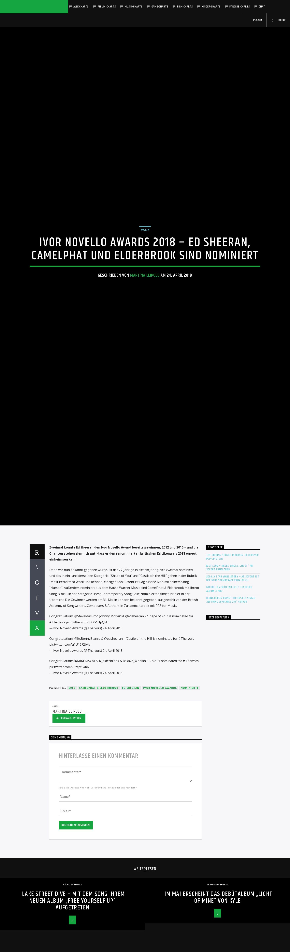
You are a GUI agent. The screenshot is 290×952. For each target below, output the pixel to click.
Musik (145, 246)
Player (257, 20)
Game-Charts (160, 6)
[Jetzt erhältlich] (233, 696)
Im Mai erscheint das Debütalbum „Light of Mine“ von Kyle (218, 932)
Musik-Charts (134, 6)
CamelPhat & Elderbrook (98, 723)
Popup (281, 20)
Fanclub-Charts (239, 6)
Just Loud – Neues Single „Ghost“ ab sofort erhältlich (229, 602)
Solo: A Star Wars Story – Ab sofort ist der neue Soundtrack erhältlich (232, 613)
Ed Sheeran (130, 723)
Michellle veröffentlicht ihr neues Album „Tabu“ (229, 624)
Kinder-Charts (211, 6)
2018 (72, 723)
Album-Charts (107, 6)
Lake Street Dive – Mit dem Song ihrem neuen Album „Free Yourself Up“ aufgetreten (73, 935)
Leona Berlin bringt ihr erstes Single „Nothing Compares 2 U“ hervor (230, 635)
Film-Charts (185, 6)
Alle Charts (81, 6)
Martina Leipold (145, 291)
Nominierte (190, 723)
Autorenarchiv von (68, 753)
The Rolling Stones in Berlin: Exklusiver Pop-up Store (232, 592)
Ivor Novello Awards (160, 723)
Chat (262, 6)
